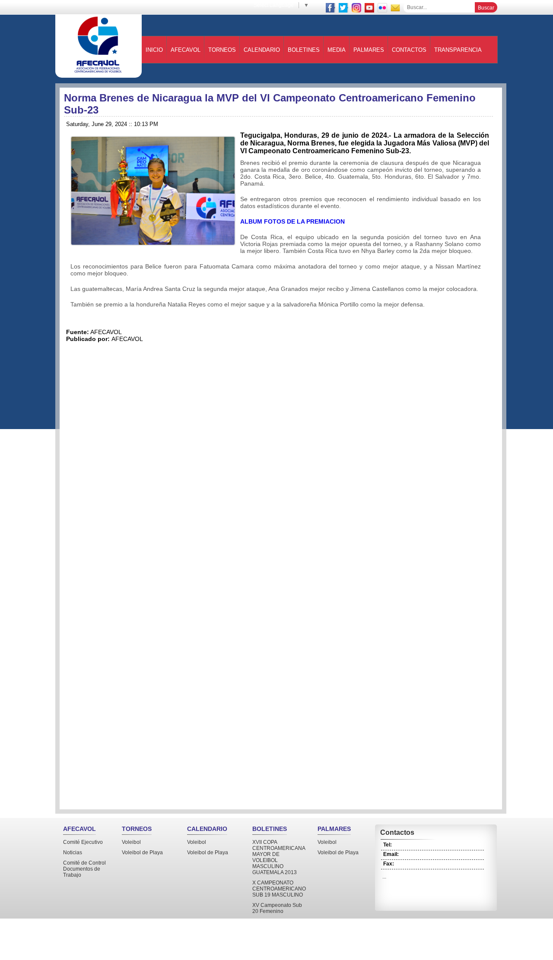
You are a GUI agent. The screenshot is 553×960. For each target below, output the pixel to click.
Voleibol (131, 842)
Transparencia (458, 50)
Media (336, 50)
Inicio (154, 50)
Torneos (222, 50)
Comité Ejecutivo (83, 842)
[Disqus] (281, 463)
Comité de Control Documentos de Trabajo (84, 869)
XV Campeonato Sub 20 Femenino (277, 908)
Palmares (368, 50)
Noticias (72, 852)
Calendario (262, 50)
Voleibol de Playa (142, 852)
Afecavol (185, 50)
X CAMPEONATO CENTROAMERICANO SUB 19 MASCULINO (279, 889)
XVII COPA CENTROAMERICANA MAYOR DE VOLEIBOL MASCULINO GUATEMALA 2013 (278, 857)
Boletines (304, 50)
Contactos (409, 50)
